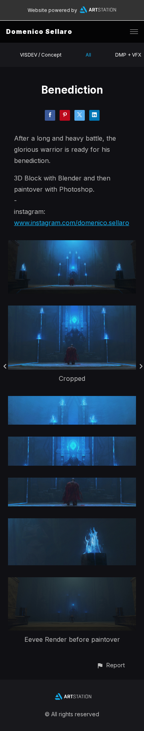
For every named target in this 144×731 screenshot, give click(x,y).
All (88, 55)
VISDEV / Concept (41, 55)
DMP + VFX (128, 55)
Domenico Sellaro (39, 31)
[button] (110, 665)
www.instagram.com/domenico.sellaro (71, 223)
